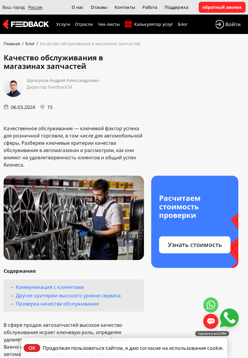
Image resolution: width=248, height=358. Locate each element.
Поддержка (176, 7)
